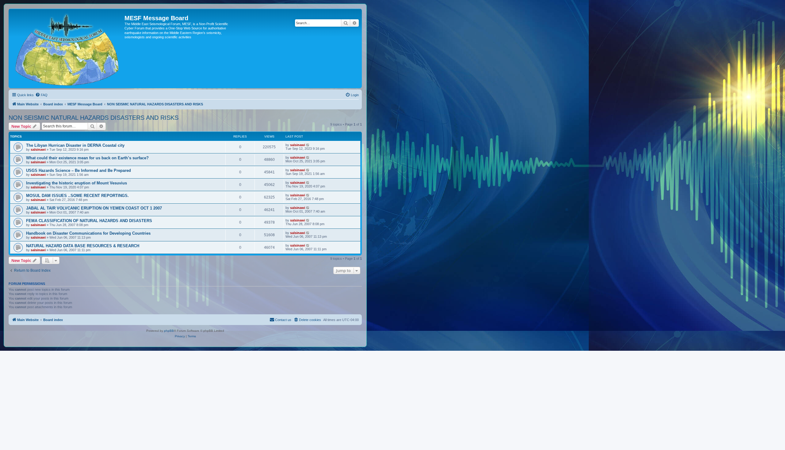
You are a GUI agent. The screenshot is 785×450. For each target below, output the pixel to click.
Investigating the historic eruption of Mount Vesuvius (76, 183)
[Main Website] (67, 48)
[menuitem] (41, 95)
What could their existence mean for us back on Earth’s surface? (87, 158)
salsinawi (38, 149)
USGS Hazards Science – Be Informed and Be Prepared (78, 170)
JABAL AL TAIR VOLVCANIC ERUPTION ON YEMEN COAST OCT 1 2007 (94, 208)
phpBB (169, 330)
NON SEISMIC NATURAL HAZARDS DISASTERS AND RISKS (93, 117)
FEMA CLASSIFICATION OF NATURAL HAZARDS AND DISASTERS (89, 220)
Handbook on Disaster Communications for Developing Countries (88, 233)
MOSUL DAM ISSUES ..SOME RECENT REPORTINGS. (77, 195)
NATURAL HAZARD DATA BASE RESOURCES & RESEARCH (82, 246)
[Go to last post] (308, 145)
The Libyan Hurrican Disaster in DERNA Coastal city (75, 145)
